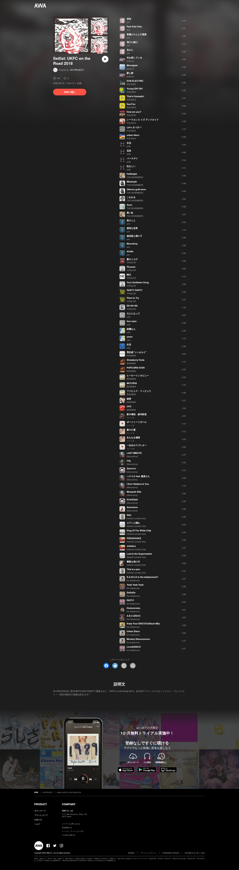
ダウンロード (40, 810)
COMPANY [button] (68, 804)
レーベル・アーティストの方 (73, 831)
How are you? (134, 111)
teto (128, 22)
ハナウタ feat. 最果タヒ (138, 476)
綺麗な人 (131, 328)
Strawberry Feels (135, 359)
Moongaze (132, 65)
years (130, 336)
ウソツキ (130, 417)
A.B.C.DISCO (133, 615)
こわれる (131, 197)
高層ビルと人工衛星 (137, 34)
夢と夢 (130, 73)
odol (128, 316)
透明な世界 (132, 228)
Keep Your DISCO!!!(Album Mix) (143, 623)
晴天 (129, 274)
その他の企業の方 (68, 835)
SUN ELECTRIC (135, 80)
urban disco (133, 135)
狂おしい (131, 166)
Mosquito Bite (134, 491)
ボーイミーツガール (137, 422)
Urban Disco (133, 631)
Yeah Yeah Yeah (135, 584)
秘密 (129, 398)
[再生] (105, 59)
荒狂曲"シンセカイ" (137, 352)
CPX (129, 406)
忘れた (130, 49)
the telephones (133, 580)
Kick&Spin (132, 499)
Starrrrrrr (131, 468)
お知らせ (38, 819)
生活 (129, 142)
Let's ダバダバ (134, 127)
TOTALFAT (131, 262)
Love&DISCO (134, 646)
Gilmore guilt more (136, 189)
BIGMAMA (131, 355)
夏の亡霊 (131, 429)
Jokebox (131, 546)
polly (129, 146)
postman (130, 61)
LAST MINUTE (134, 453)
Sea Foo (131, 104)
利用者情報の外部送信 (171, 853)
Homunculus (133, 608)
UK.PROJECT (77, 69)
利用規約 (131, 853)
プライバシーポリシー (148, 853)
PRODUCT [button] (40, 804)
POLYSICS (131, 84)
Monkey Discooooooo (138, 639)
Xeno (129, 204)
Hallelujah (132, 173)
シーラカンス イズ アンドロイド (143, 119)
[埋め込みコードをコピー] (133, 665)
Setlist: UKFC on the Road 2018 (69, 792)
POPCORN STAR (136, 367)
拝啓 (129, 18)
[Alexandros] (132, 456)
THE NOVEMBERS (135, 177)
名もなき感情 (133, 437)
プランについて (41, 815)
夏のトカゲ (132, 259)
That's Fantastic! (135, 96)
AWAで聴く (70, 92)
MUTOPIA (132, 383)
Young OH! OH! (135, 88)
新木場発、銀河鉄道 (137, 414)
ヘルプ (37, 824)
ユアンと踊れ (133, 522)
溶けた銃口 (132, 42)
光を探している (134, 57)
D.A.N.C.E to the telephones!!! (142, 577)
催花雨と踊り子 (134, 235)
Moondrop (132, 243)
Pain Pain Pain (134, 26)
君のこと (131, 220)
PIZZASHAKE (134, 538)
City (129, 460)
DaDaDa (131, 592)
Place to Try (133, 297)
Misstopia (132, 181)
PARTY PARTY (134, 290)
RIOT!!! (130, 600)
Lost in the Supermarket (139, 553)
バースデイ (132, 158)
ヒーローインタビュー (138, 375)
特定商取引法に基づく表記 (195, 853)
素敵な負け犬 (133, 561)
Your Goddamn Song (138, 282)
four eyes (132, 321)
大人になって (133, 313)
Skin (129, 515)
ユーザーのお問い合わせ (71, 824)
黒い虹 (130, 212)
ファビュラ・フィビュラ (139, 390)
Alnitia (130, 251)
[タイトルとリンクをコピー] (124, 665)
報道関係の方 (67, 827)
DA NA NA (132, 305)
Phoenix (131, 266)
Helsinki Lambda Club (136, 518)
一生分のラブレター (137, 445)
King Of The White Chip (139, 530)
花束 (129, 150)
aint (128, 223)
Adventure (132, 507)
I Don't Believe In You (138, 484)
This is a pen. (134, 569)
